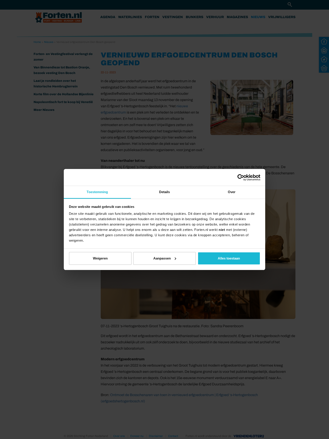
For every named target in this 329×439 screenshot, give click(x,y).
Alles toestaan (229, 258)
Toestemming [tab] (97, 192)
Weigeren (100, 258)
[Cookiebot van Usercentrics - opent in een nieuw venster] (240, 177)
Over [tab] (231, 192)
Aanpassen (162, 258)
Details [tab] (164, 192)
